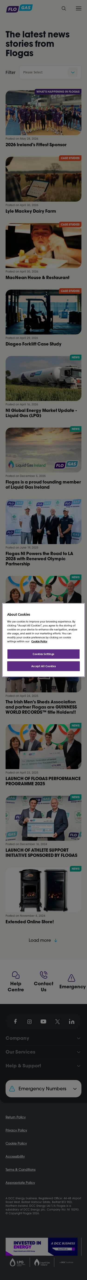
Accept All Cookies (43, 666)
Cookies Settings (43, 654)
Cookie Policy (39, 641)
